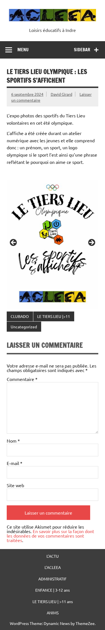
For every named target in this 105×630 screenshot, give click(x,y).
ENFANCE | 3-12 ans (52, 590)
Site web (15, 485)
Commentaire (22, 379)
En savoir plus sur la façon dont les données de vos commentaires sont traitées (50, 535)
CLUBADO (20, 316)
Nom (13, 440)
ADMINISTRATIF (52, 579)
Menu (23, 50)
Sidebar (82, 50)
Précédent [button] (14, 243)
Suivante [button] (91, 243)
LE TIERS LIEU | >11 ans (52, 601)
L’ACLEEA (53, 567)
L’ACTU (52, 556)
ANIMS (53, 613)
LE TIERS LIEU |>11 (53, 316)
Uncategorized (24, 326)
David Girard (61, 94)
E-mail (14, 463)
